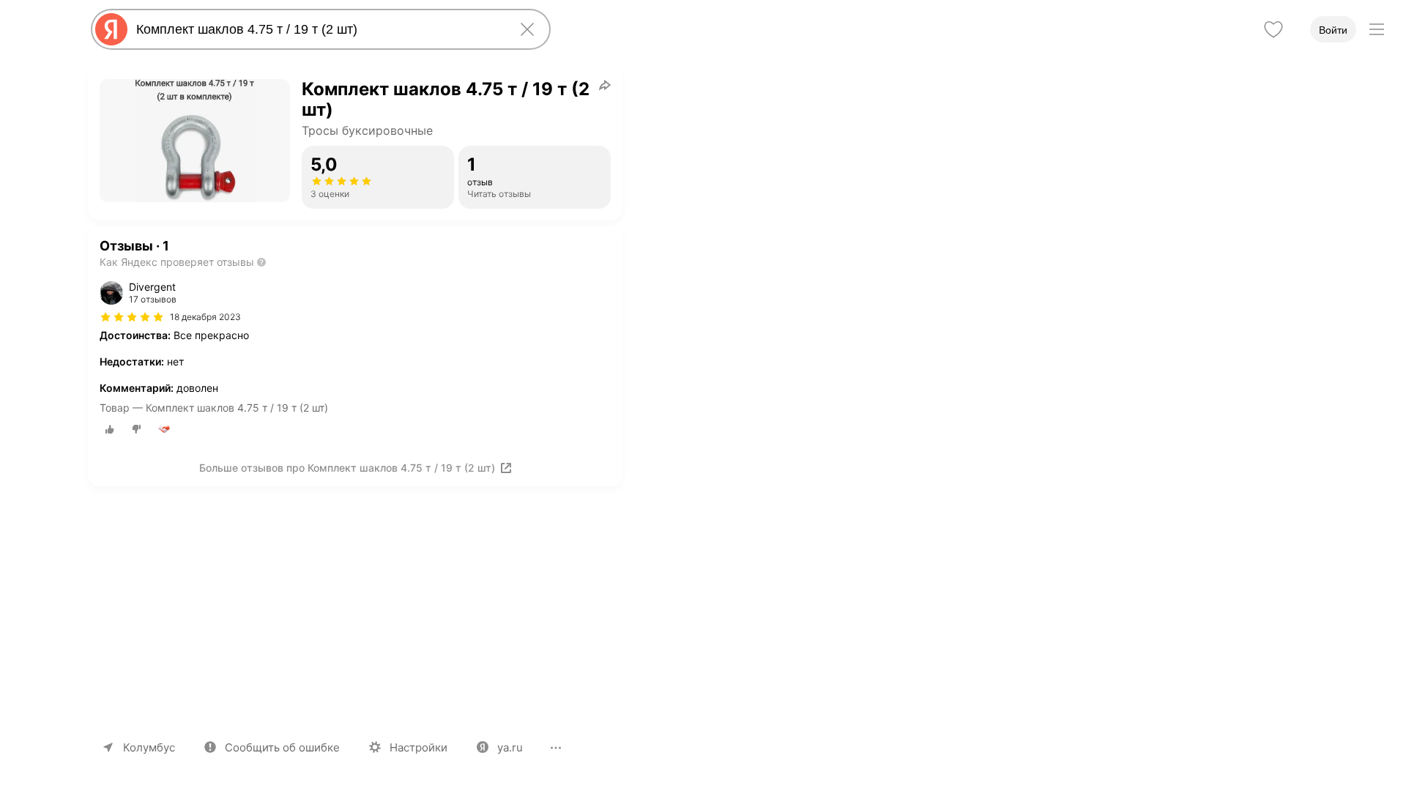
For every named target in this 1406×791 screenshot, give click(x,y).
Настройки (418, 747)
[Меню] (1376, 29)
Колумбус (149, 747)
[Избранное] (1273, 29)
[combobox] (317, 29)
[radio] (110, 429)
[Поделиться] (605, 85)
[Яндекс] (111, 29)
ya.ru (510, 747)
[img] (132, 317)
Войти (1333, 30)
